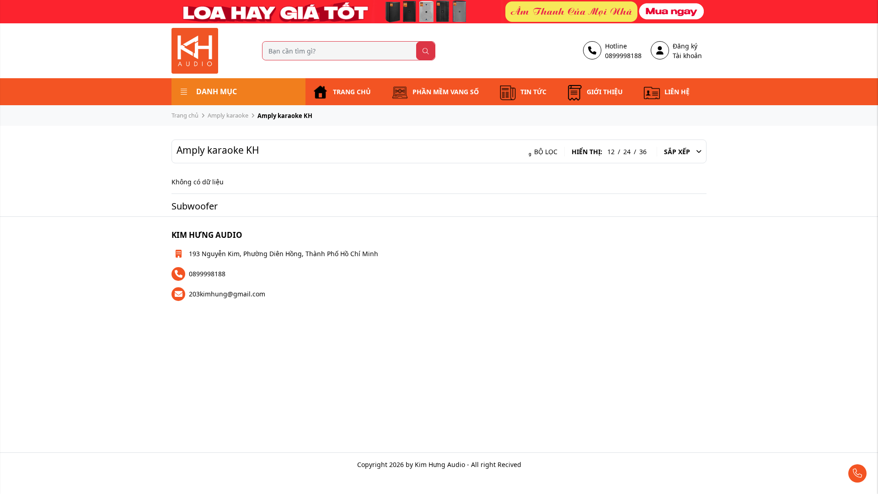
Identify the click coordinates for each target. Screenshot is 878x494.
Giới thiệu (605, 91)
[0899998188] (831, 473)
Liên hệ (677, 91)
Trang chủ (352, 91)
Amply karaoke (228, 115)
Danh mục (216, 91)
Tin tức (533, 91)
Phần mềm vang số (445, 91)
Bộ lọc (544, 151)
